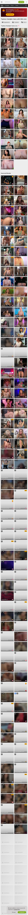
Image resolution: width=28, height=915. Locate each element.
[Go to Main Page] (8, 2)
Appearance (7, 22)
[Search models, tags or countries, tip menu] (26, 5)
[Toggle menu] (1, 2)
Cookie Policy (17, 909)
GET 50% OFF (10, 14)
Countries (16, 22)
